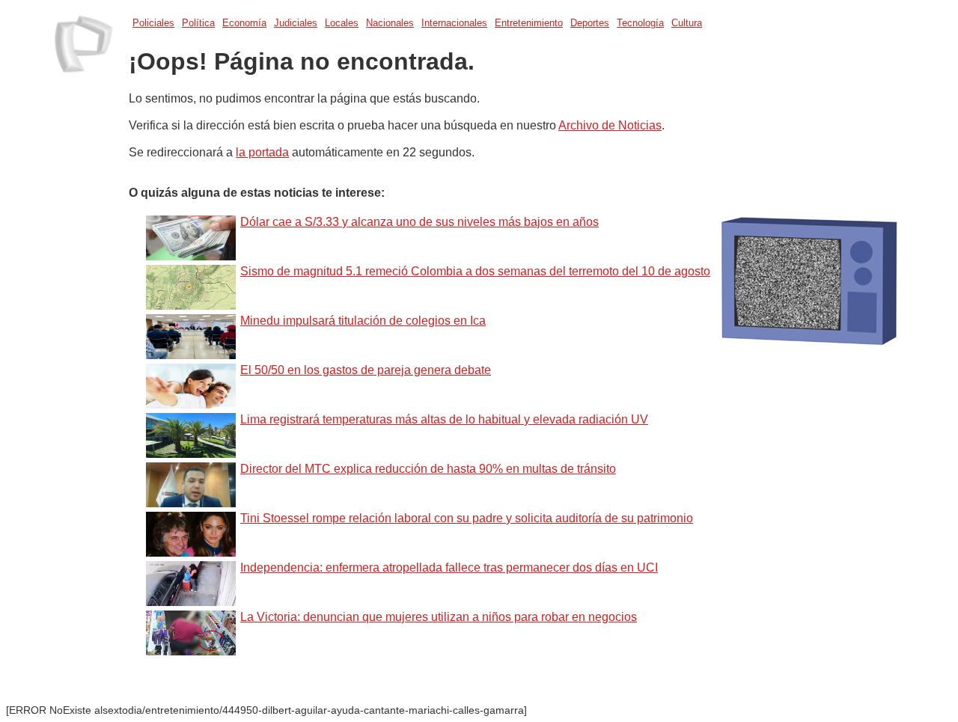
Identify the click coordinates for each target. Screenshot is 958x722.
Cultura (686, 22)
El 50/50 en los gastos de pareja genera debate (365, 370)
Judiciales (295, 22)
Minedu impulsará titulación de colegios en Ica (363, 320)
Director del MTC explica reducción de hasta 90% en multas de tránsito (428, 468)
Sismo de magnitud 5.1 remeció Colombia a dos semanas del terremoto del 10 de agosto (475, 271)
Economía (244, 22)
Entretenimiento (529, 22)
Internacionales (454, 22)
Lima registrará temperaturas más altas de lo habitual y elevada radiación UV (444, 419)
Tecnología (640, 22)
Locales (342, 22)
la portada (262, 152)
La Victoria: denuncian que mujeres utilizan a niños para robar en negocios (438, 617)
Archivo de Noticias (610, 125)
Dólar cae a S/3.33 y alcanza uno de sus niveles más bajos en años (419, 221)
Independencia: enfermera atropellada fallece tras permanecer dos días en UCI (449, 567)
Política (198, 22)
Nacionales (390, 22)
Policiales (153, 22)
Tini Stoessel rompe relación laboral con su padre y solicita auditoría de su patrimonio (466, 518)
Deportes (589, 22)
